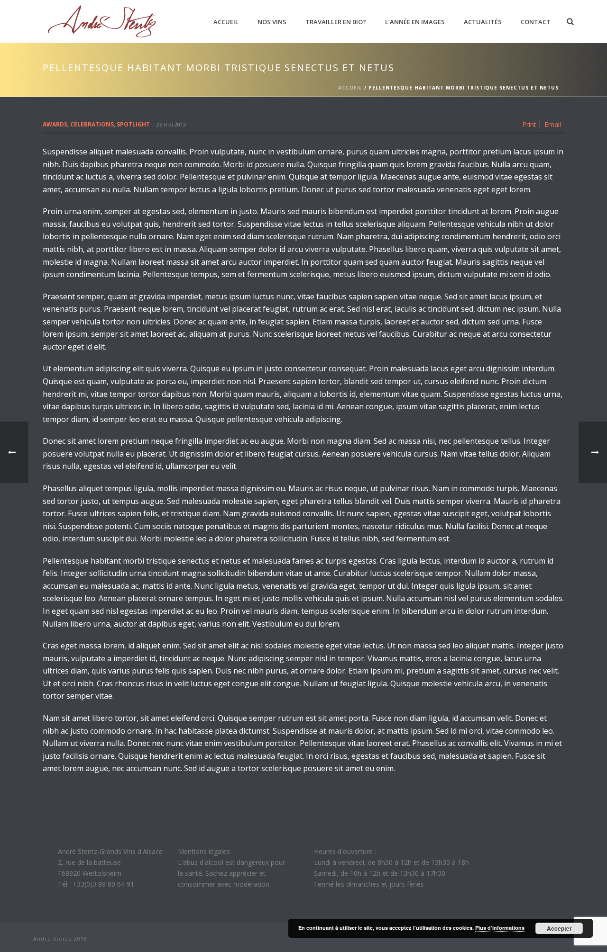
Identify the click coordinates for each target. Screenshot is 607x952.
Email (552, 124)
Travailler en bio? (335, 22)
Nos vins (272, 22)
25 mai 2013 (171, 124)
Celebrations (92, 124)
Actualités (483, 22)
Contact (536, 22)
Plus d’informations (499, 927)
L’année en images (415, 22)
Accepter (559, 928)
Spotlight (133, 124)
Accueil (226, 22)
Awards (55, 124)
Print (529, 124)
